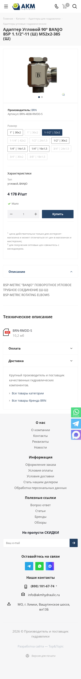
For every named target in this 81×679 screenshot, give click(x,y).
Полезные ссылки (40, 497)
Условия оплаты (40, 470)
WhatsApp (39, 566)
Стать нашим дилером (40, 482)
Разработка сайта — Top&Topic (41, 646)
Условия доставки (40, 476)
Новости (40, 447)
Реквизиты (40, 441)
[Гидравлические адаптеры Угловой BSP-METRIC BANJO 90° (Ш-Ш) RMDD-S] (40, 75)
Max (50, 566)
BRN (34, 110)
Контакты (40, 436)
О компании (40, 430)
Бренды (41, 516)
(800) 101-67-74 (42, 586)
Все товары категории (28, 393)
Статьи (40, 511)
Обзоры (40, 522)
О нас (40, 422)
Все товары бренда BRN (29, 400)
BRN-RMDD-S (22, 330)
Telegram (29, 566)
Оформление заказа (40, 464)
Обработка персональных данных (40, 488)
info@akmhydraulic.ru (44, 595)
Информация (40, 457)
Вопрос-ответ (40, 505)
